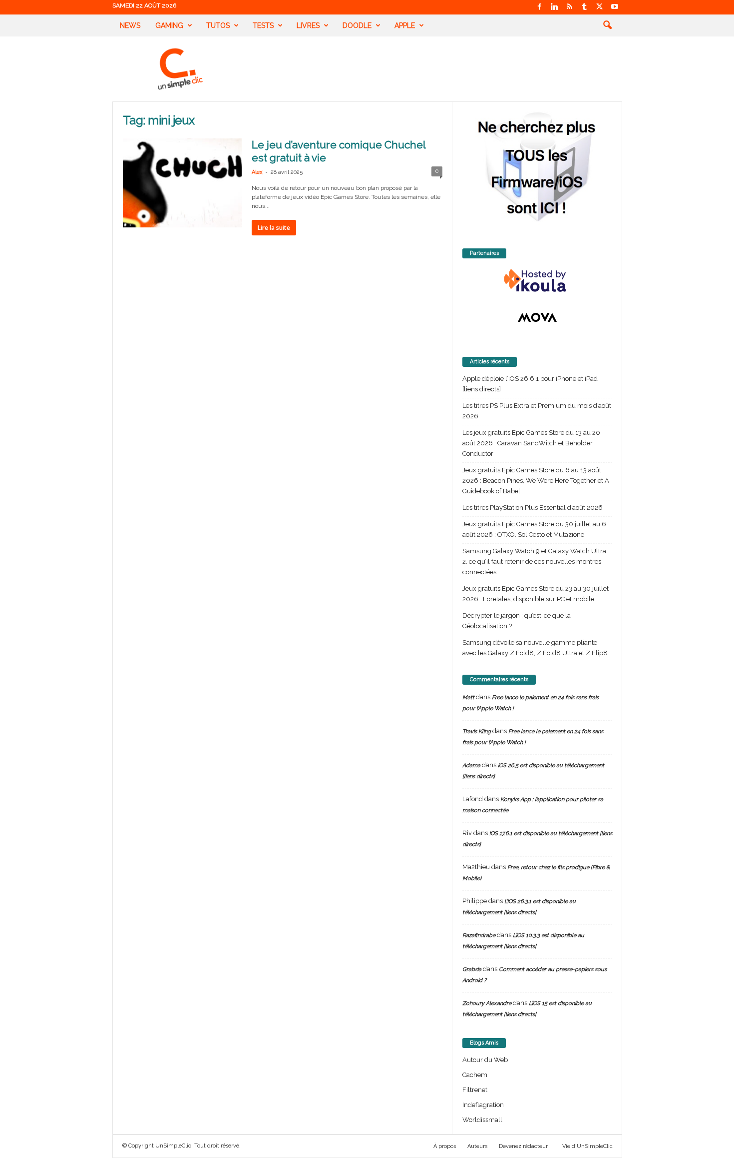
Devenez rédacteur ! (525, 1146)
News (130, 25)
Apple (404, 25)
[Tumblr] (585, 7)
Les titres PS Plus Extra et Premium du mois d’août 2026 (536, 411)
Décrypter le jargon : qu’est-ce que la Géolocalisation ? (516, 621)
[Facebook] (540, 7)
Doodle (357, 25)
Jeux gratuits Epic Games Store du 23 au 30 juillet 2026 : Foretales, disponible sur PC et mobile (535, 594)
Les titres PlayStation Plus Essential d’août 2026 (532, 507)
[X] (600, 7)
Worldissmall (482, 1120)
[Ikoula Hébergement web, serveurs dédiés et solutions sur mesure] (537, 280)
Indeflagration (483, 1105)
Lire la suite (274, 227)
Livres (308, 25)
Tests (263, 25)
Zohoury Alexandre (486, 1003)
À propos (444, 1146)
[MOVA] (537, 317)
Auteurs (477, 1146)
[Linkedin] (555, 7)
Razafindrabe (478, 935)
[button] (607, 25)
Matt (468, 697)
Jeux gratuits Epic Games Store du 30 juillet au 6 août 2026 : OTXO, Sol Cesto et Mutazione (534, 529)
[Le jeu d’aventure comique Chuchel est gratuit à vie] (182, 182)
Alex (257, 172)
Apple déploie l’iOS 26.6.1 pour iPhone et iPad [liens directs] (530, 384)
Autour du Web (485, 1060)
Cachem (474, 1075)
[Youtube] (615, 7)
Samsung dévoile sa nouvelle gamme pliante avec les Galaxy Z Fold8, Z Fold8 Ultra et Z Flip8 (535, 648)
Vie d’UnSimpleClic (587, 1146)
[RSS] (570, 7)
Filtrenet (474, 1090)
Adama (471, 765)
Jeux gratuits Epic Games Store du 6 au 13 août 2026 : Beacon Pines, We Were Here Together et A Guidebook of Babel (535, 480)
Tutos (218, 25)
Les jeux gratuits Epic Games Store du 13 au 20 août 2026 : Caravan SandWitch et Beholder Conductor (531, 443)
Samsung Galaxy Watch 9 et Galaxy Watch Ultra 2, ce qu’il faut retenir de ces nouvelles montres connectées (534, 561)
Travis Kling (476, 731)
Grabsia (471, 969)
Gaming (169, 25)
